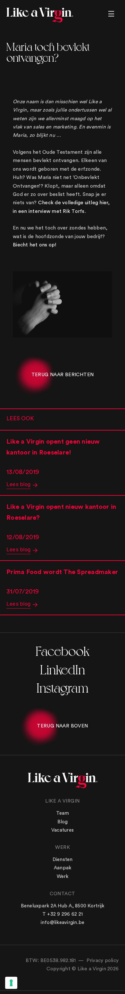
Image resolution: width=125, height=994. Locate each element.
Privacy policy (103, 960)
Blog (62, 821)
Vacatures (62, 830)
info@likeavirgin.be (63, 922)
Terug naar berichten (62, 374)
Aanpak (62, 868)
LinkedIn (62, 669)
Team (62, 813)
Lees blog (18, 484)
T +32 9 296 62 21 (62, 914)
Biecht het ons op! (35, 244)
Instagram (62, 687)
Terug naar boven (62, 726)
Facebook (62, 650)
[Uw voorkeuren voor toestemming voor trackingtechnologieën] (11, 983)
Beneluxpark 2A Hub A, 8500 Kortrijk (62, 906)
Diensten (63, 859)
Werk (63, 876)
